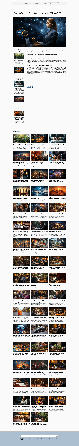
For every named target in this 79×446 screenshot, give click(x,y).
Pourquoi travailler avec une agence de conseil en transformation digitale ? (56, 408)
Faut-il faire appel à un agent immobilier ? (38, 354)
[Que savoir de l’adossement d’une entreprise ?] (39, 277)
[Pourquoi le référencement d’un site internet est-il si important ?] (21, 364)
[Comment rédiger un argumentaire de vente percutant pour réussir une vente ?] (39, 417)
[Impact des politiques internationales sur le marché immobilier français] (19, 99)
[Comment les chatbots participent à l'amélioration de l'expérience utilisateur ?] (21, 329)
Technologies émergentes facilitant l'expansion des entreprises (19, 74)
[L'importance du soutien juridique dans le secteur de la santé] (57, 207)
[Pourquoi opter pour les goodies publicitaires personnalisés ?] (39, 400)
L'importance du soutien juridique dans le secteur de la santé (57, 214)
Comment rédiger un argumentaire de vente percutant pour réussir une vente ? (39, 425)
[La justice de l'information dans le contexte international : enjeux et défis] (57, 190)
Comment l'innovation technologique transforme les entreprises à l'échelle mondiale (57, 181)
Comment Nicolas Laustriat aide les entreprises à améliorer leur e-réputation (21, 181)
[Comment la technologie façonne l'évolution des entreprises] (21, 243)
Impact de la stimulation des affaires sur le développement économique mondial (56, 164)
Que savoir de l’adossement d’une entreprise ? (39, 284)
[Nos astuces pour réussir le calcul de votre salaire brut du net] (21, 417)
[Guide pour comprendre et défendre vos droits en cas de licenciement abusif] (21, 277)
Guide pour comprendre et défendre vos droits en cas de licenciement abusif (20, 285)
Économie (36, 3)
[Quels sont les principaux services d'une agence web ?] (57, 382)
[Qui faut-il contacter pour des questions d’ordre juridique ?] (57, 329)
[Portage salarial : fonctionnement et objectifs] (21, 400)
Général (45, 3)
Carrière (31, 3)
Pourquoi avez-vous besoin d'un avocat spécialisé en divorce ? (38, 389)
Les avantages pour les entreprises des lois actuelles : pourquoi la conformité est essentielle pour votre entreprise (21, 390)
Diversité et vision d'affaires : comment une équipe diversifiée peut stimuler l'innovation (21, 215)
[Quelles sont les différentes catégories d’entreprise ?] (57, 243)
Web (41, 3)
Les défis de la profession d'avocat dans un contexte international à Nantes (19, 118)
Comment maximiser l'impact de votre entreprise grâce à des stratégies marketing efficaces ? (21, 354)
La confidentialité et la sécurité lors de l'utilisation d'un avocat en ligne (19, 90)
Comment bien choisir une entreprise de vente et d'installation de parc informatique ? (37, 269)
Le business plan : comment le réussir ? (38, 318)
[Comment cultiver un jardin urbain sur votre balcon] (19, 56)
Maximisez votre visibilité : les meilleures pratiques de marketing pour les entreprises (38, 302)
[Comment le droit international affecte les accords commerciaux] (21, 225)
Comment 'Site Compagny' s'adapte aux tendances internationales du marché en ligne (38, 182)
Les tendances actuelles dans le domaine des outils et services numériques (39, 215)
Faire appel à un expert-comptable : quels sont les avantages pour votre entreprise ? (57, 372)
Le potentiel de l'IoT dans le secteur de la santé (38, 197)
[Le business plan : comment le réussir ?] (39, 311)
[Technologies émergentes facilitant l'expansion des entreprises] (19, 70)
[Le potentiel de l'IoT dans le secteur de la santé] (39, 190)
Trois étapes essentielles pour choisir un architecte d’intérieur (38, 250)
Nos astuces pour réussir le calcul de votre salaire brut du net (21, 424)
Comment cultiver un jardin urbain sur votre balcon (19, 61)
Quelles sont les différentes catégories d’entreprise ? (56, 250)
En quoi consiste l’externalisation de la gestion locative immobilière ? (57, 354)
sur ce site (46, 57)
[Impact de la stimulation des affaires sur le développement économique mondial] (57, 156)
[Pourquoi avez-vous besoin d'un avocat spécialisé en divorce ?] (39, 382)
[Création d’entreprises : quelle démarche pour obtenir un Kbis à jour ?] (21, 294)
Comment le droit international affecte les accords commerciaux (21, 232)
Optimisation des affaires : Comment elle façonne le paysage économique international (57, 233)
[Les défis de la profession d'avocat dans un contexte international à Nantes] (19, 113)
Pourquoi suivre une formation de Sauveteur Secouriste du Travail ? (57, 301)
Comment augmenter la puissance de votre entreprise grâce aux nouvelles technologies (39, 233)
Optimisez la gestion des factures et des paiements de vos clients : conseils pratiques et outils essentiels (57, 319)
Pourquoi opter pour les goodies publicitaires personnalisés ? (39, 407)
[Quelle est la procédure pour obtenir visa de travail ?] (57, 277)
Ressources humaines (24, 3)
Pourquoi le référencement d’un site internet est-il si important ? (21, 371)
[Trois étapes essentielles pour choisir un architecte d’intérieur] (39, 243)
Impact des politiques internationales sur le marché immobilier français (19, 104)
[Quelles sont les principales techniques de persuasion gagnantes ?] (39, 364)
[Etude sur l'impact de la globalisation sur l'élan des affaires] (21, 190)
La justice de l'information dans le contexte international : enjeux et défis (57, 198)
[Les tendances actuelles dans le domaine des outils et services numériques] (39, 207)
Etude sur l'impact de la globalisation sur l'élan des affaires (20, 198)
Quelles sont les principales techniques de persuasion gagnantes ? (38, 372)
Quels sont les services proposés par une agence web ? (57, 268)
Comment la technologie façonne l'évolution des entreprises (21, 250)
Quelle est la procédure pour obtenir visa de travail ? (56, 284)
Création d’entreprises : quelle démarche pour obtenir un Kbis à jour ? (21, 302)
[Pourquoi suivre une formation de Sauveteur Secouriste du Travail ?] (57, 294)
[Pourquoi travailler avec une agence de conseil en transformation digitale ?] (57, 400)
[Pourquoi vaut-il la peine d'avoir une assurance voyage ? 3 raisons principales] (21, 311)
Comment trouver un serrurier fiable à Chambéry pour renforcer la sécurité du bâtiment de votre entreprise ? (39, 337)
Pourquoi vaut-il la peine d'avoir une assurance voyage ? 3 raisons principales (21, 319)
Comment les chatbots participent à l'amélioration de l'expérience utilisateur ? (21, 337)
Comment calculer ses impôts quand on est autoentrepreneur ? (21, 268)
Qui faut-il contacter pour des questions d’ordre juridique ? (56, 336)
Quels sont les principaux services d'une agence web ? (57, 389)
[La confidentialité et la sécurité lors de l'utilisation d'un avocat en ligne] (19, 84)
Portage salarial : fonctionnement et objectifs (21, 407)
